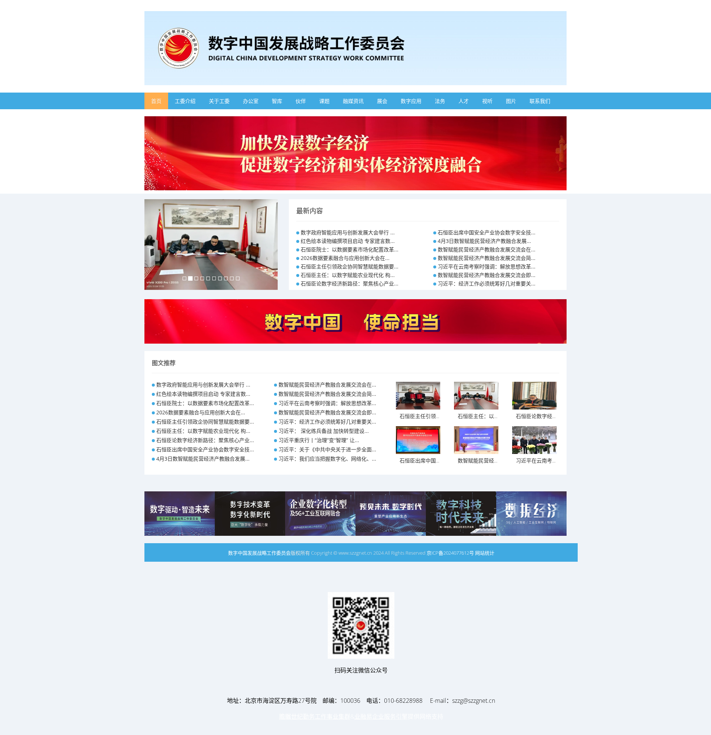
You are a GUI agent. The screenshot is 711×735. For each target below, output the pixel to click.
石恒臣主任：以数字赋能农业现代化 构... (348, 274)
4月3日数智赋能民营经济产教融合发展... (484, 240)
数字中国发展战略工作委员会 (259, 552)
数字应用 (411, 100)
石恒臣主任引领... (419, 416)
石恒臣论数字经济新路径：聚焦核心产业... (349, 283)
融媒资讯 (353, 100)
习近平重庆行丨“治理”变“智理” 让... (318, 440)
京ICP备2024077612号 (450, 552)
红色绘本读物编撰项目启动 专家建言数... (348, 240)
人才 (463, 100)
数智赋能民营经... (477, 460)
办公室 (250, 100)
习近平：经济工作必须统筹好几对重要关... (486, 283)
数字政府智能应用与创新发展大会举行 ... (348, 232)
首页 (156, 100)
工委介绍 (185, 100)
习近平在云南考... (535, 460)
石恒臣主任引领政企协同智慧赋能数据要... (349, 266)
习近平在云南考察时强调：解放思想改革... (486, 266)
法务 (440, 100)
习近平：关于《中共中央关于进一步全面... (327, 449)
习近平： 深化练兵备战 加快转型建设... (323, 430)
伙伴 (301, 100)
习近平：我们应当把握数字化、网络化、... (327, 458)
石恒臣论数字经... (535, 416)
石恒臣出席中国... (419, 460)
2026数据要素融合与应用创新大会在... (345, 257)
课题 (324, 100)
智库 (277, 100)
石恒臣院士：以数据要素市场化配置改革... (349, 249)
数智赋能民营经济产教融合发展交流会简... (486, 257)
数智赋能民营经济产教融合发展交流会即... (486, 274)
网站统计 (484, 552)
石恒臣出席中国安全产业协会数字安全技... (486, 232)
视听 (487, 100)
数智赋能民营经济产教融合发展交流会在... (486, 249)
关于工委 (219, 100)
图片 (511, 100)
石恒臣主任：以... (477, 416)
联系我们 (540, 100)
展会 (382, 100)
